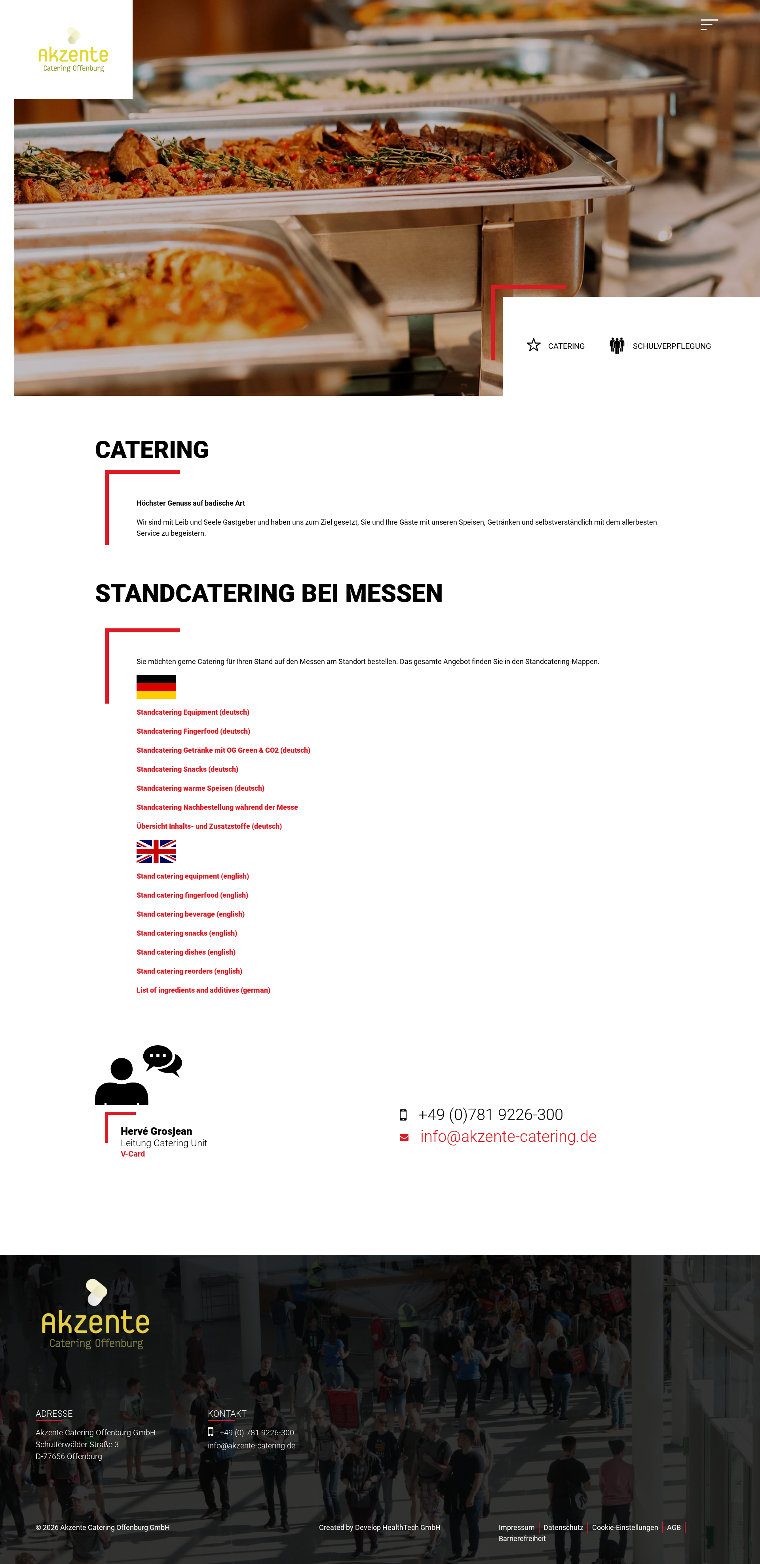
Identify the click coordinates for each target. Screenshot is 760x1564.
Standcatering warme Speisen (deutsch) (200, 788)
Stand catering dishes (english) (186, 952)
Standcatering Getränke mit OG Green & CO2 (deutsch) (223, 750)
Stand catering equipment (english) (193, 876)
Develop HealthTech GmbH (398, 1527)
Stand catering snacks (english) (187, 933)
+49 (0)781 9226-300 (490, 1115)
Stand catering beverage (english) (191, 914)
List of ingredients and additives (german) (203, 990)
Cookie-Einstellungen (625, 1527)
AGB (674, 1527)
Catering (566, 346)
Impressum (517, 1527)
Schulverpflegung (672, 346)
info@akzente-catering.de (508, 1139)
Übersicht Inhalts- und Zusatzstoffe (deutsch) (209, 826)
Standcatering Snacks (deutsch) (187, 769)
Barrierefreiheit (522, 1538)
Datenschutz (563, 1527)
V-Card (133, 1154)
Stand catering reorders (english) (189, 971)
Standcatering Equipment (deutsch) (193, 712)
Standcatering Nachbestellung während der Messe (217, 807)
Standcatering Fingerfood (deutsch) (193, 731)
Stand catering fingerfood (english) (192, 895)
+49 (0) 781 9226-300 (257, 1432)
